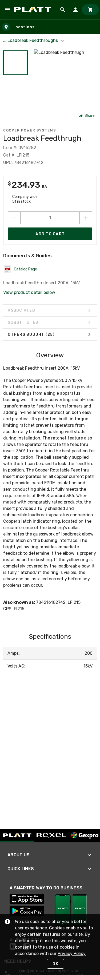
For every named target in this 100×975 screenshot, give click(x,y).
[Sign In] (75, 9)
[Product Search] (62, 9)
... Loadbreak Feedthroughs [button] (31, 40)
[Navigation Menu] (7, 9)
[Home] (33, 9)
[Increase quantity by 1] (86, 218)
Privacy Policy (72, 953)
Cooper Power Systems (29, 130)
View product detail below (29, 292)
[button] (15, 62)
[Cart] (90, 9)
